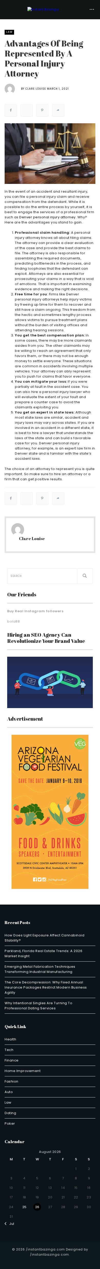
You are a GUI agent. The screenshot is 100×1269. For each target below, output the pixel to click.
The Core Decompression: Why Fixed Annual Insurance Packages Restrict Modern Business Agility (46, 987)
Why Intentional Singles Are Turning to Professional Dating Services (38, 1006)
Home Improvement (23, 1070)
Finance (12, 1060)
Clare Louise (35, 89)
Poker (10, 1123)
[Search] (85, 576)
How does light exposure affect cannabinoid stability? (44, 938)
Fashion (11, 1081)
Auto (9, 1091)
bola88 (13, 621)
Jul (10, 1223)
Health (10, 1039)
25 (24, 1207)
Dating (10, 1113)
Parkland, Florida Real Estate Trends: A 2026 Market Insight (43, 953)
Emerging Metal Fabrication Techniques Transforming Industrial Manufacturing (40, 969)
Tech (9, 1049)
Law (9, 32)
